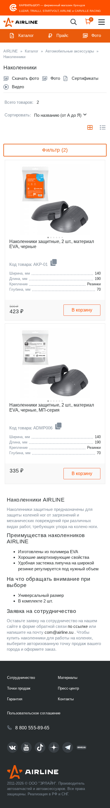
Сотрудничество (21, 677)
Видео (18, 86)
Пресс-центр (68, 688)
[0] (88, 23)
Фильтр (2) (55, 150)
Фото (96, 35)
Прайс (62, 35)
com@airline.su (59, 632)
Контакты (66, 699)
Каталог (26, 35)
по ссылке (78, 626)
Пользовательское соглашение (33, 713)
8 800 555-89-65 (32, 727)
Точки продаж (18, 688)
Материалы (67, 677)
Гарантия (14, 699)
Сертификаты (85, 78)
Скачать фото (25, 78)
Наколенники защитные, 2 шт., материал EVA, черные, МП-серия (51, 407)
